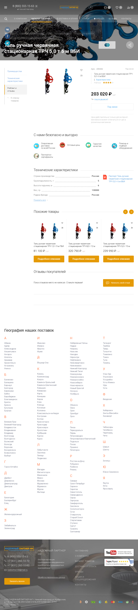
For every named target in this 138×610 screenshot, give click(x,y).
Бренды (79, 572)
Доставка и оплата (85, 566)
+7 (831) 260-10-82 (18, 565)
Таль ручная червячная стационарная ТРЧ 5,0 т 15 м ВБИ (116, 245)
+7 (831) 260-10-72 (18, 560)
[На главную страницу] (69, 7)
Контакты (80, 585)
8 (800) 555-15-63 (23, 6)
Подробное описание (49, 259)
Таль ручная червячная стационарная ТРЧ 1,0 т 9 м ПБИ (49, 244)
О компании (82, 556)
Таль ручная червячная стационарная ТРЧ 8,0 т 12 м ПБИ (81, 245)
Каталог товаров (84, 561)
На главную (81, 551)
